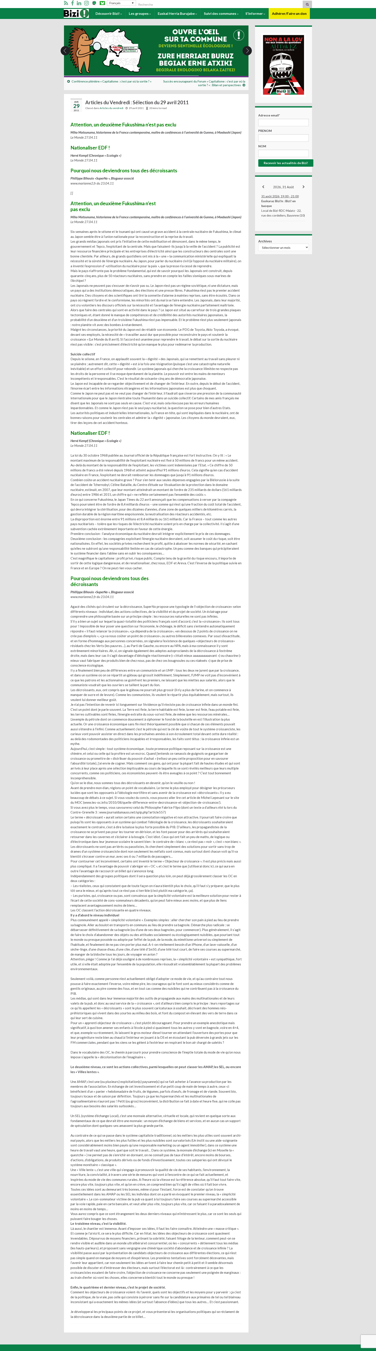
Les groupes (139, 13)
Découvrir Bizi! (108, 13)
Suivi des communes (220, 13)
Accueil (70, 13)
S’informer (254, 13)
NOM (262, 146)
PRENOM (265, 131)
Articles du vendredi (111, 108)
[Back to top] (366, 1325)
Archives (265, 241)
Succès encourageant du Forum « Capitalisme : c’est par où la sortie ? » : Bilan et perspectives (204, 83)
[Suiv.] (304, 187)
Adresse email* (269, 115)
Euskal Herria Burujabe (176, 13)
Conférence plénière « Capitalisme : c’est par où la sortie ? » (111, 81)
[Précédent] (263, 187)
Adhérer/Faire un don (289, 13)
